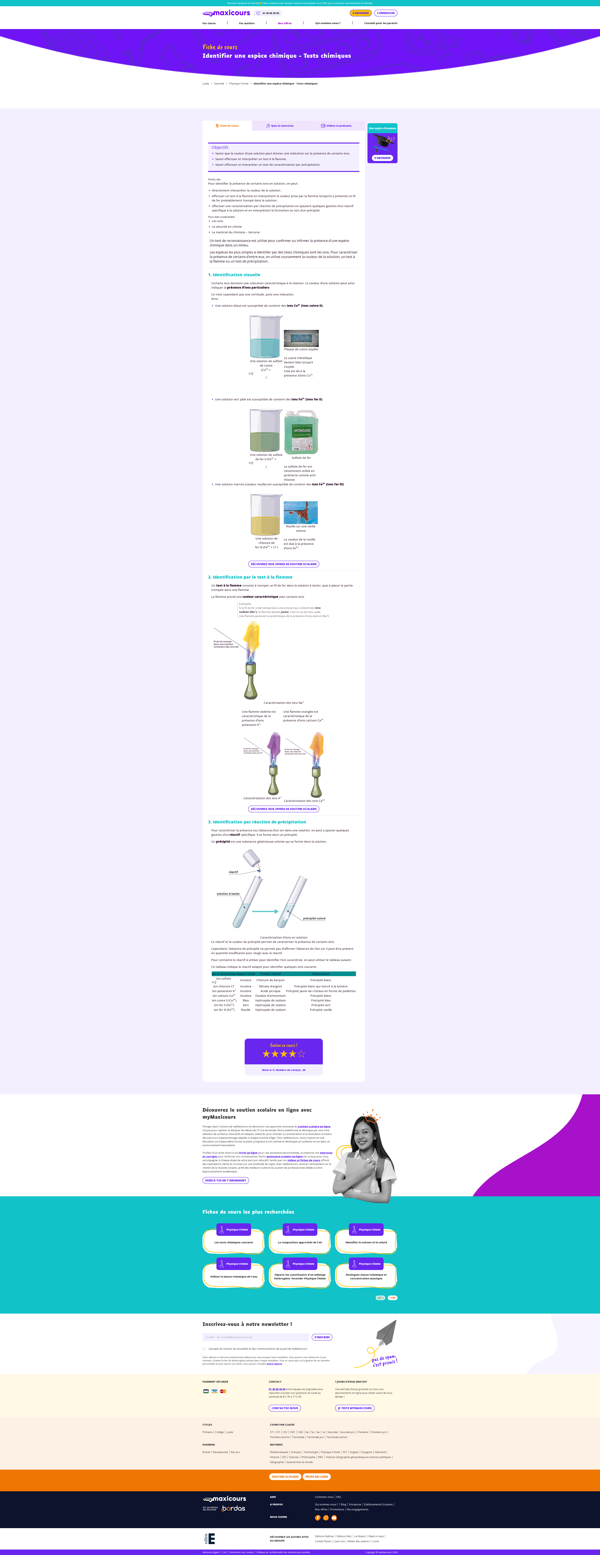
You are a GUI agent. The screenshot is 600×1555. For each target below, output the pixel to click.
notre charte (295, 816)
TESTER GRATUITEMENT (322, 798)
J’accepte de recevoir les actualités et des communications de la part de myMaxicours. (301, 825)
